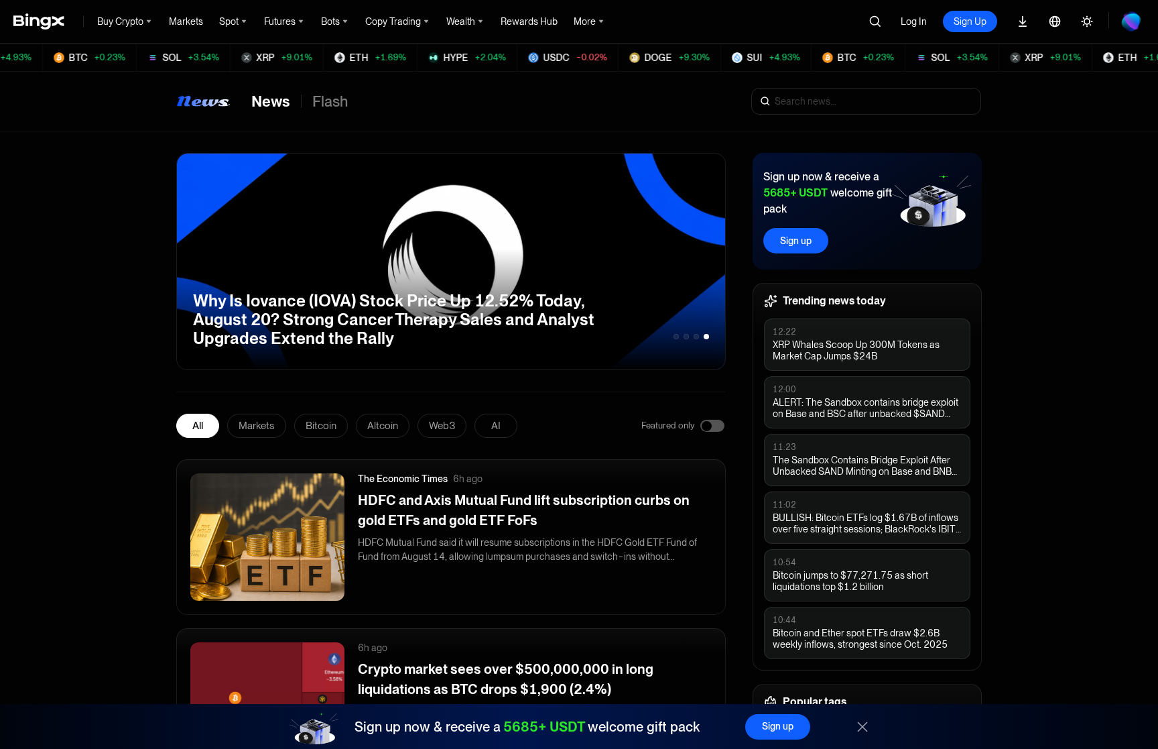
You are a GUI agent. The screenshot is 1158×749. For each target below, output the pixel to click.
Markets (257, 426)
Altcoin (382, 426)
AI (496, 426)
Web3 (442, 426)
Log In (914, 21)
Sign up (796, 240)
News (270, 101)
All (197, 426)
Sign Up (970, 21)
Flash (330, 101)
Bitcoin (321, 426)
